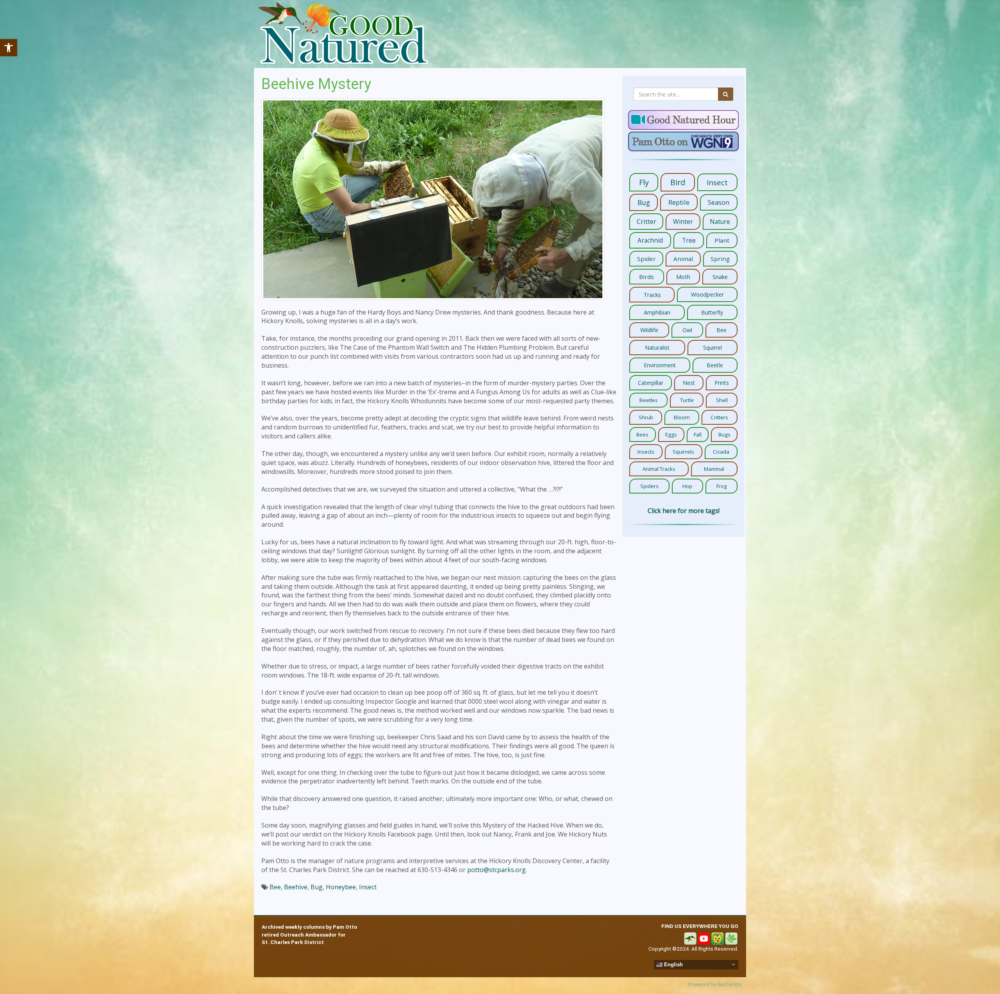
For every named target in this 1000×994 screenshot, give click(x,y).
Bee (275, 887)
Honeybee (341, 887)
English (672, 964)
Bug (317, 887)
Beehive (295, 887)
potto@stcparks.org (496, 869)
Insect (368, 887)
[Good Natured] (343, 34)
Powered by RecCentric (715, 984)
